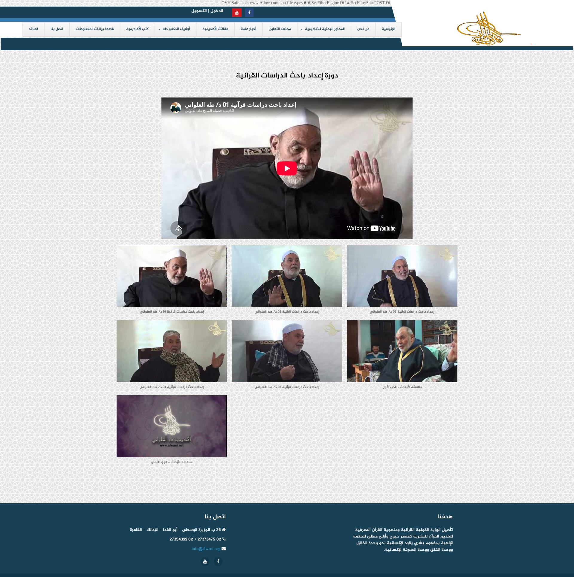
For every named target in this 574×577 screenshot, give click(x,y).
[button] (171, 282)
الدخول (216, 10)
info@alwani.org (206, 549)
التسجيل (199, 10)
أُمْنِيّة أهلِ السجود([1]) (502, 43)
